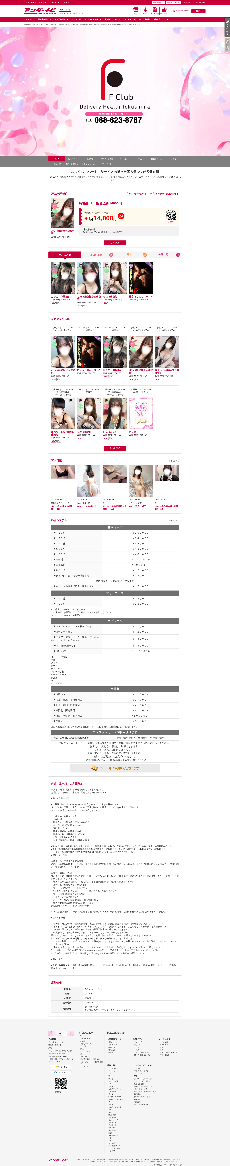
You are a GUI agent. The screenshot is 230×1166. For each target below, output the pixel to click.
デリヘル (137, 1045)
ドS (109, 1138)
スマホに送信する (62, 1072)
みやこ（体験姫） (60, 296)
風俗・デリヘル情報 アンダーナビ (170, 1165)
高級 (110, 1110)
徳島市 (162, 1047)
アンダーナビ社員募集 (142, 1081)
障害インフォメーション (143, 1086)
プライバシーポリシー (142, 1071)
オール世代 (112, 1143)
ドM (109, 1141)
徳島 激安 (111, 1052)
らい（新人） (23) (137, 506)
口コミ (117, 19)
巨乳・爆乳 (112, 1117)
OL (109, 1102)
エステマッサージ (114, 1089)
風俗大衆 (65, 2)
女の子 (145, 14)
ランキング (164, 14)
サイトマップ (139, 1068)
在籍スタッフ (73, 159)
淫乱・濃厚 (112, 1130)
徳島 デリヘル (113, 1042)
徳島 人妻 (111, 1050)
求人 (140, 159)
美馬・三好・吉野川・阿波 (169, 1052)
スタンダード (113, 1071)
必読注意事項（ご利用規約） (73, 164)
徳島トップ (30, 19)
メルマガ (57, 164)
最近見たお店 (158, 3)
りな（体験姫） (111, 296)
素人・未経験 (113, 1081)
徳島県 (68, 10)
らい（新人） (110, 432)
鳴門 (161, 1050)
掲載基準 (137, 1094)
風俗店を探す (43, 19)
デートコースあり (114, 1148)
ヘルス (136, 1050)
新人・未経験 (144, 19)
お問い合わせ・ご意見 (142, 1097)
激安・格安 (112, 1115)
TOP (57, 159)
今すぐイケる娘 (106, 159)
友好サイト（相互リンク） (143, 1079)
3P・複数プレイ (114, 1146)
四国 (61, 10)
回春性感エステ (114, 1135)
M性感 (110, 1086)
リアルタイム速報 (91, 19)
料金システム (156, 159)
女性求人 (42, 2)
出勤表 (90, 159)
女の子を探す (60, 19)
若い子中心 (112, 1125)
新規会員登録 (139, 1084)
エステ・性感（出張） (142, 1052)
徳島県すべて (164, 1045)
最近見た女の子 (173, 3)
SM (109, 1084)
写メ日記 (108, 19)
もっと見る (115, 243)
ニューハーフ (113, 1120)
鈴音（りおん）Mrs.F (140, 296)
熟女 (110, 1076)
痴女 (110, 1133)
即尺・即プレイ (114, 1128)
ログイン (200, 11)
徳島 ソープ (112, 1045)
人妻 (110, 1073)
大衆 (110, 1112)
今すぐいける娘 (86, 1044)
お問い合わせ (199, 2)
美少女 (110, 1094)
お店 (135, 14)
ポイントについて (140, 1089)
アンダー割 (155, 14)
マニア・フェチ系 (114, 1107)
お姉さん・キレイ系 (115, 1099)
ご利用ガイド (139, 1073)
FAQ (135, 1076)
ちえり (132, 432)
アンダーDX (54, 2)
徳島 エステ (112, 1047)
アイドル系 (112, 1122)
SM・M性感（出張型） (142, 1055)
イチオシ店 (138, 1042)
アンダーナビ (30, 2)
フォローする (62, 1067)
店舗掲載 (187, 2)
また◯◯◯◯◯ (135, 503)
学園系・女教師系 (114, 1097)
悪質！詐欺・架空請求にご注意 (145, 1092)
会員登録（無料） (183, 10)
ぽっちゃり (112, 1079)
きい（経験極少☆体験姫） (62, 232)
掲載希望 (137, 1099)
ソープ (136, 1047)
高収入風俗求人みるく (142, 1104)
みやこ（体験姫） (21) (87, 506)
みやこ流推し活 (83, 503)
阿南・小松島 (164, 1055)
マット (110, 1104)
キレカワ (111, 1151)
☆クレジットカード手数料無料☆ (90, 164)
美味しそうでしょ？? (60, 503)
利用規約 (137, 1102)
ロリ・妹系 (112, 1092)
